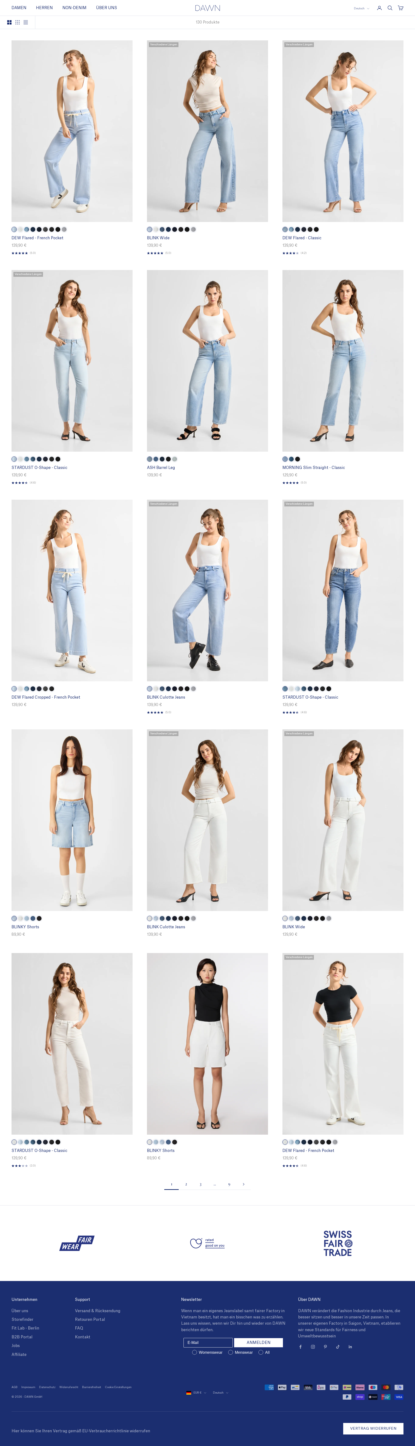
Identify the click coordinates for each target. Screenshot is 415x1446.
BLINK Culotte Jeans (166, 697)
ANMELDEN (258, 1343)
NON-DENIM (74, 8)
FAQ (79, 1328)
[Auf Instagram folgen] (313, 1346)
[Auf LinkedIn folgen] (350, 1346)
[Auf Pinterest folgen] (325, 1346)
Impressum (28, 1387)
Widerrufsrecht (68, 1387)
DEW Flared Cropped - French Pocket (46, 697)
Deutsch (359, 8)
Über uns (20, 1311)
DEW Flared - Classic (301, 238)
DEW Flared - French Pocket (37, 238)
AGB (15, 1387)
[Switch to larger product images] (9, 22)
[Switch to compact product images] (26, 22)
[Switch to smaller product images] (17, 22)
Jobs (16, 1346)
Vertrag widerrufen (373, 1428)
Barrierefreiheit (91, 1387)
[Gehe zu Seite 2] (243, 1184)
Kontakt (82, 1337)
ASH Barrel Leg (161, 468)
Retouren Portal (90, 1320)
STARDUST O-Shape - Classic (39, 468)
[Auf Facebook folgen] (300, 1346)
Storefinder (22, 1320)
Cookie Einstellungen (118, 1387)
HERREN (44, 8)
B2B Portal (22, 1337)
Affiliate (19, 1355)
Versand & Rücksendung (97, 1311)
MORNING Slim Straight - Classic (313, 468)
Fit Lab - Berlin (25, 1328)
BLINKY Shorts (25, 927)
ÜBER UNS (106, 8)
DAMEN (19, 8)
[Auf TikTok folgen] (338, 1346)
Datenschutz (47, 1387)
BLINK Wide (158, 238)
